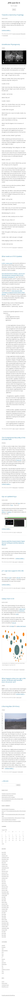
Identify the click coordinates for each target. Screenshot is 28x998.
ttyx (19, 503)
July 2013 (3, 880)
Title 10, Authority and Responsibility (13, 821)
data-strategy (5, 950)
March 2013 (4, 885)
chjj (2, 510)
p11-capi (9, 577)
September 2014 (5, 867)
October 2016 (4, 861)
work (17, 428)
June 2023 (4, 852)
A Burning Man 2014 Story (10, 706)
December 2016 (5, 859)
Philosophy (23, 33)
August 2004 (4, 911)
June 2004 (4, 914)
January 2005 (4, 904)
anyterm (4, 512)
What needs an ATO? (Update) (12, 256)
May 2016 (4, 862)
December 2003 (5, 923)
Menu (14, 9)
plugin (12, 626)
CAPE (17, 614)
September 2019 (5, 857)
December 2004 (5, 905)
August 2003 (4, 930)
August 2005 (4, 895)
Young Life (18, 460)
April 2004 (4, 917)
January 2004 (4, 921)
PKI (16, 588)
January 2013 (4, 888)
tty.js (12, 505)
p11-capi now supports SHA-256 (12, 571)
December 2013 (5, 874)
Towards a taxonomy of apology (13, 15)
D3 (10, 626)
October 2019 (4, 855)
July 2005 (3, 897)
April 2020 (4, 854)
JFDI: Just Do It (14, 3)
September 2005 (5, 893)
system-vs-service (6, 969)
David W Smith (5, 809)
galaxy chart (22, 609)
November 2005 (5, 892)
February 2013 (5, 886)
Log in (3, 981)
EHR (2, 955)
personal (18, 33)
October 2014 (4, 866)
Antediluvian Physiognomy (11, 44)
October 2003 (4, 926)
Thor (3, 971)
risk (2, 967)
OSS (15, 532)
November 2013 (5, 876)
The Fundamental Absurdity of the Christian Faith (13, 438)
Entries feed (4, 983)
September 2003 (5, 928)
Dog (2, 954)
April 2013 (4, 883)
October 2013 (4, 878)
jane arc (3, 811)
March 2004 (4, 919)
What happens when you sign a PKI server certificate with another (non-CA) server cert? (14, 680)
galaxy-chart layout (21, 626)
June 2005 (4, 898)
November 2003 (5, 924)
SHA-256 (18, 577)
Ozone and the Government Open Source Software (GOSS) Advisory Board (13, 543)
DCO (3, 952)
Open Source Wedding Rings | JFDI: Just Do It (11, 817)
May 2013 (4, 881)
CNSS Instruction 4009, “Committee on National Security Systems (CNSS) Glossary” (13, 292)
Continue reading (6, 30)
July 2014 (3, 869)
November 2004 (5, 907)
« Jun (3, 843)
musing (14, 33)
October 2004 (4, 909)
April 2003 (4, 936)
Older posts (5, 781)
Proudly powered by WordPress (8, 995)
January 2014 (4, 873)
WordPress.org (5, 986)
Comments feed (5, 985)
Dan (3, 821)
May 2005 (4, 900)
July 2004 (3, 912)
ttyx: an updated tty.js (9, 496)
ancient (3, 945)
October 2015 (4, 864)
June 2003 (4, 933)
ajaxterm (9, 512)
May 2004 (4, 916)
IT (15, 428)
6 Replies (4, 442)
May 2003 (4, 935)
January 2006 (4, 890)
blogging (3, 947)
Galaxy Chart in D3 (8, 599)
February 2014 (5, 871)
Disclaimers (12, 809)
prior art (14, 622)
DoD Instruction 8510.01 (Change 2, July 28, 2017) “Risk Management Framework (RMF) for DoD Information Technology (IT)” (13, 275)
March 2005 (4, 902)
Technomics (21, 610)
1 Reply (3, 48)
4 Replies (4, 574)
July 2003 (3, 931)
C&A (13, 428)
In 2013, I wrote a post (7, 263)
